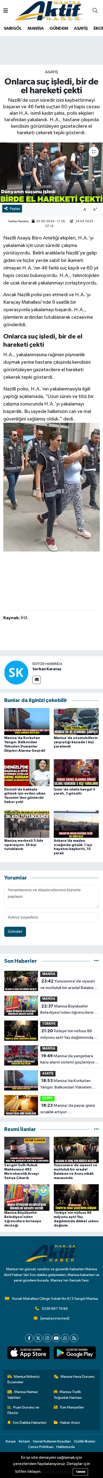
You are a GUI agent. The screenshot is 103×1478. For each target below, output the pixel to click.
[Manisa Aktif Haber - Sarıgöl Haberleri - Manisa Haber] (49, 11)
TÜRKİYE (49, 1024)
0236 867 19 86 (55, 1308)
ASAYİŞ (81, 28)
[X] (38, 1338)
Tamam (80, 1471)
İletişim (24, 1441)
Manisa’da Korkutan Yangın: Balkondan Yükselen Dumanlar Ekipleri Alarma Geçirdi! (66, 1084)
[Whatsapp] (65, 1338)
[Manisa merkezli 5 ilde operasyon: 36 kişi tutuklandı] (27, 824)
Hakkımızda (65, 1447)
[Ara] (95, 11)
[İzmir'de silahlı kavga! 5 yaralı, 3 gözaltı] (76, 772)
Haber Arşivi (70, 1422)
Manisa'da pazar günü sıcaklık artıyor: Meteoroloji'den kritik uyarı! (67, 1109)
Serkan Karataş (18, 221)
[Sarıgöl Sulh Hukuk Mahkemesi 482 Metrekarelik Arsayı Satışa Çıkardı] (27, 1150)
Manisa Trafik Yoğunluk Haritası (68, 1394)
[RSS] (74, 1338)
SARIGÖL (13, 28)
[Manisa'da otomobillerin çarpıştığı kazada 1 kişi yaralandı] (76, 721)
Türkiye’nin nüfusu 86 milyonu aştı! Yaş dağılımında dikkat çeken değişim (66, 1035)
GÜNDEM (59, 28)
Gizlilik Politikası (57, 1472)
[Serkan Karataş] (16, 672)
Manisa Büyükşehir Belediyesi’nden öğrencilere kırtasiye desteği (67, 1010)
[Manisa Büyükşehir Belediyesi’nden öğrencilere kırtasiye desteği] (27, 1197)
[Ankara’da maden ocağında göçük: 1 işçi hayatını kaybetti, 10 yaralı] (76, 824)
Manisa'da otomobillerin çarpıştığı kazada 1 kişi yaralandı (76, 742)
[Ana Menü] (5, 11)
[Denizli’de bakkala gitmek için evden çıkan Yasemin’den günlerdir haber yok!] (27, 772)
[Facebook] (29, 1338)
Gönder (15, 932)
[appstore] (28, 1353)
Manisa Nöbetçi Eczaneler (24, 1379)
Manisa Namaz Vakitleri (23, 1394)
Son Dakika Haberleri (29, 1422)
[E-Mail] (36, 680)
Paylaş (15, 208)
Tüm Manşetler (72, 1407)
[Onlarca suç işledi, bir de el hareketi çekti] (51, 172)
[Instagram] (47, 1338)
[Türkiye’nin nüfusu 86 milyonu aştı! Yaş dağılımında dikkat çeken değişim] (76, 1197)
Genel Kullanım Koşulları (52, 1441)
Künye (11, 1441)
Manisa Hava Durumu (77, 1376)
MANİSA (36, 28)
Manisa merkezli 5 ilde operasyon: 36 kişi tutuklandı (23, 845)
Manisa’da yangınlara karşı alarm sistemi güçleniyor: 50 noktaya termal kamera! (68, 1060)
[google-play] (74, 1353)
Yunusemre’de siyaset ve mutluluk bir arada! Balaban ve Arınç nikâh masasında (68, 985)
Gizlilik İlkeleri (84, 1441)
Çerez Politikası (41, 1447)
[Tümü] (96, 961)
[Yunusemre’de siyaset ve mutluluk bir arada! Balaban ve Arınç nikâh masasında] (76, 1150)
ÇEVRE (47, 1098)
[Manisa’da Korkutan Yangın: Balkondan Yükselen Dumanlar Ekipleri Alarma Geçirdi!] (27, 721)
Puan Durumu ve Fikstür (24, 1410)
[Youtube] (56, 1338)
